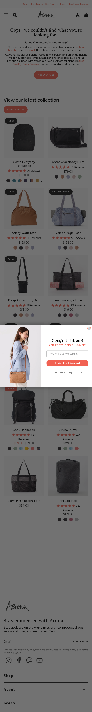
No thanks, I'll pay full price (68, 372)
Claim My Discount (67, 362)
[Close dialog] (89, 328)
